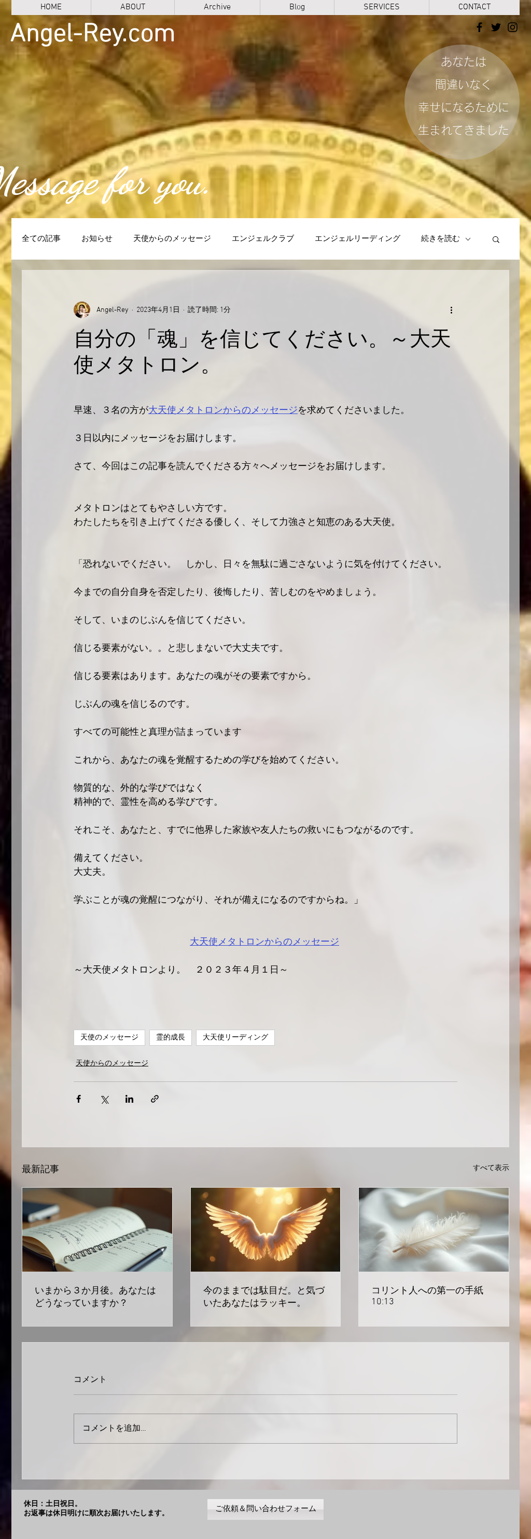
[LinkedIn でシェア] (129, 1099)
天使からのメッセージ (172, 239)
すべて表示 (491, 1168)
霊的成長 (170, 1037)
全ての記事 (41, 239)
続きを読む (440, 239)
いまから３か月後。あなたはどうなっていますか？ (95, 1297)
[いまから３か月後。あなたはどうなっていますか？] (97, 1230)
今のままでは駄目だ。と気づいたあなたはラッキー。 (264, 1297)
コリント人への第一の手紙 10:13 (427, 1296)
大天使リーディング (235, 1037)
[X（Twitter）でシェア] (104, 1099)
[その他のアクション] (451, 310)
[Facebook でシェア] (78, 1099)
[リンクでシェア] (155, 1099)
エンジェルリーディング (357, 239)
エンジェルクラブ (263, 239)
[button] (496, 239)
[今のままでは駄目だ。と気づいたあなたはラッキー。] (266, 1230)
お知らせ (97, 239)
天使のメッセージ (109, 1037)
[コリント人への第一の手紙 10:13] (434, 1230)
